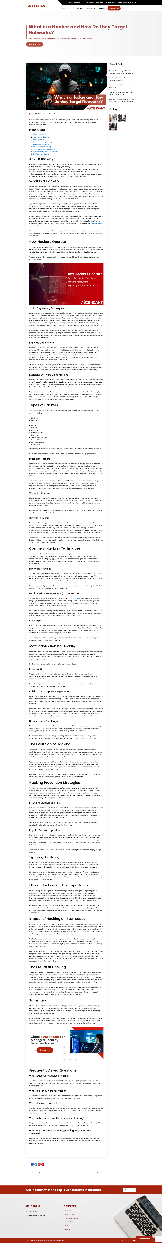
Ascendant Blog (39, 38)
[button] (123, 8)
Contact (102, 8)
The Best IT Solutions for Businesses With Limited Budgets (121, 79)
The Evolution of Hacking (42, 147)
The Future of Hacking (41, 154)
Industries (91, 8)
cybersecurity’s (96, 223)
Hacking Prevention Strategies (44, 149)
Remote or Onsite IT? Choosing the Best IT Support (121, 86)
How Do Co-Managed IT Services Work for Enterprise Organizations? (121, 72)
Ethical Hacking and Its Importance (45, 152)
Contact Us (129, 1190)
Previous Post (37, 1173)
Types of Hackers (39, 139)
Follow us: (123, 1241)
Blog (66, 1225)
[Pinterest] (42, 1164)
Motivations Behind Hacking (43, 144)
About (70, 8)
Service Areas (69, 1222)
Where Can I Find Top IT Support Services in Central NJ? (120, 93)
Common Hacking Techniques (43, 142)
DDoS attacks (75, 598)
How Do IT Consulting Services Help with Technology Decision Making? (121, 100)
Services (80, 8)
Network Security (52, 38)
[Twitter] (35, 1164)
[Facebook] (32, 1164)
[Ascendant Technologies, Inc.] (37, 6)
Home (64, 8)
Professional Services (71, 1218)
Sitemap (67, 1229)
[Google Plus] (39, 1164)
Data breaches (34, 808)
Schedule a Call (145, 1238)
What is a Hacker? (39, 135)
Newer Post (96, 1173)
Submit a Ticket (70, 1214)
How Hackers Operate (41, 137)
